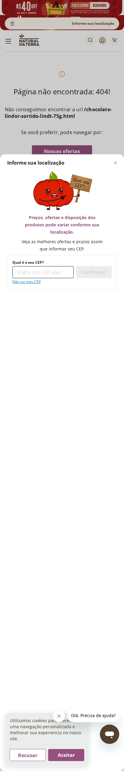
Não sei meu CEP (26, 281)
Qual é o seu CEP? (28, 262)
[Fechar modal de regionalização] (115, 162)
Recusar (27, 755)
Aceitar (66, 755)
